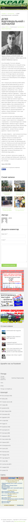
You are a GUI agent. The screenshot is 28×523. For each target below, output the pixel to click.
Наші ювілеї (5, 439)
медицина (5, 436)
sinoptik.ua (9, 389)
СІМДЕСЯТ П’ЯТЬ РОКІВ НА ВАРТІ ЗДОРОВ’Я (13, 337)
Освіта (4, 448)
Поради (4, 455)
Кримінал (4, 426)
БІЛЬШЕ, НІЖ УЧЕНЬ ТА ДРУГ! (14, 355)
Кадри (3, 423)
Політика (4, 451)
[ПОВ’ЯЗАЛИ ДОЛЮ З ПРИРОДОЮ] (7, 185)
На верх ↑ (24, 519)
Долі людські (5, 411)
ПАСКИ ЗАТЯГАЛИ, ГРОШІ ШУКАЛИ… (20, 193)
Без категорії (5, 395)
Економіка (4, 414)
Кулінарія (4, 430)
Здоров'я (4, 417)
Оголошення (5, 445)
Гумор (3, 405)
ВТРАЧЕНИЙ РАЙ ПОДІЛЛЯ (13, 330)
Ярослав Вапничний (19, 521)
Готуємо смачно (6, 402)
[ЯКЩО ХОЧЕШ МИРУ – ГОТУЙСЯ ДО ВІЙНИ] (7, 201)
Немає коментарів (6, 29)
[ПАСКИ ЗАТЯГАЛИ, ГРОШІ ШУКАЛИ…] (19, 185)
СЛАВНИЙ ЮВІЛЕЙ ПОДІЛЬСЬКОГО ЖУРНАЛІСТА (14, 343)
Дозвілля (4, 408)
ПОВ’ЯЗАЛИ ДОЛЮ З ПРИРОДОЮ (7, 193)
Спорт (3, 461)
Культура (4, 433)
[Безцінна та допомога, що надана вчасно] (19, 201)
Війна (3, 398)
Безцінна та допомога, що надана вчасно (20, 209)
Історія (4, 420)
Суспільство (11, 13)
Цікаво (4, 470)
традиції (4, 467)
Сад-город (4, 458)
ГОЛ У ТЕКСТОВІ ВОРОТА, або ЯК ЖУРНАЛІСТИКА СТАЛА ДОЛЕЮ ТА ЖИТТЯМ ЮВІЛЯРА (14, 350)
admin (7, 27)
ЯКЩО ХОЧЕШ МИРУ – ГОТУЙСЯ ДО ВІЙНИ (7, 209)
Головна (3, 13)
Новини (4, 442)
